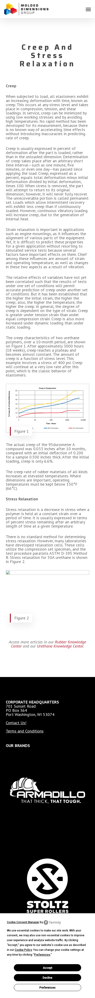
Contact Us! (16, 722)
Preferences (47, 987)
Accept (47, 967)
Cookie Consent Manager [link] (23, 922)
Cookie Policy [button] (23, 949)
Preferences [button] (42, 954)
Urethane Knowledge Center (60, 646)
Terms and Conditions (25, 731)
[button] (88, 9)
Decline (47, 977)
